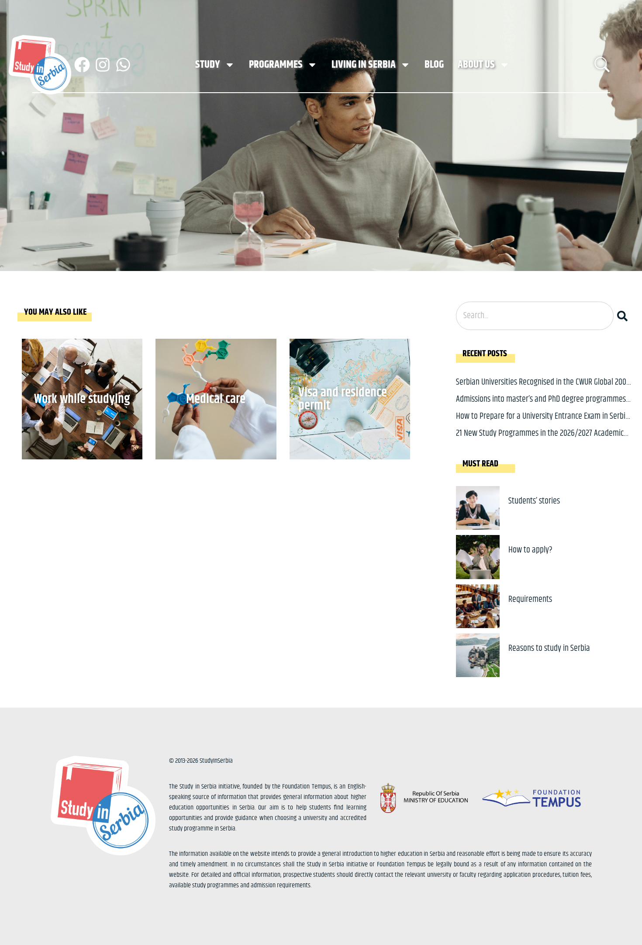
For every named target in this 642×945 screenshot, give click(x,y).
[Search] (624, 316)
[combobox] (535, 316)
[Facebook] (82, 65)
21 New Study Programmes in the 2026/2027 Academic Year (540, 440)
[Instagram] (102, 65)
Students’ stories (534, 501)
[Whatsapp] (123, 65)
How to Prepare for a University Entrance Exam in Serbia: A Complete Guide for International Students (543, 423)
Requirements (530, 599)
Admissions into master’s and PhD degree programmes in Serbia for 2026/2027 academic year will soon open (541, 406)
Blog (434, 65)
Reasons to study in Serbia (549, 648)
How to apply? (530, 550)
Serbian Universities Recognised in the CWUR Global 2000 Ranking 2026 (543, 388)
